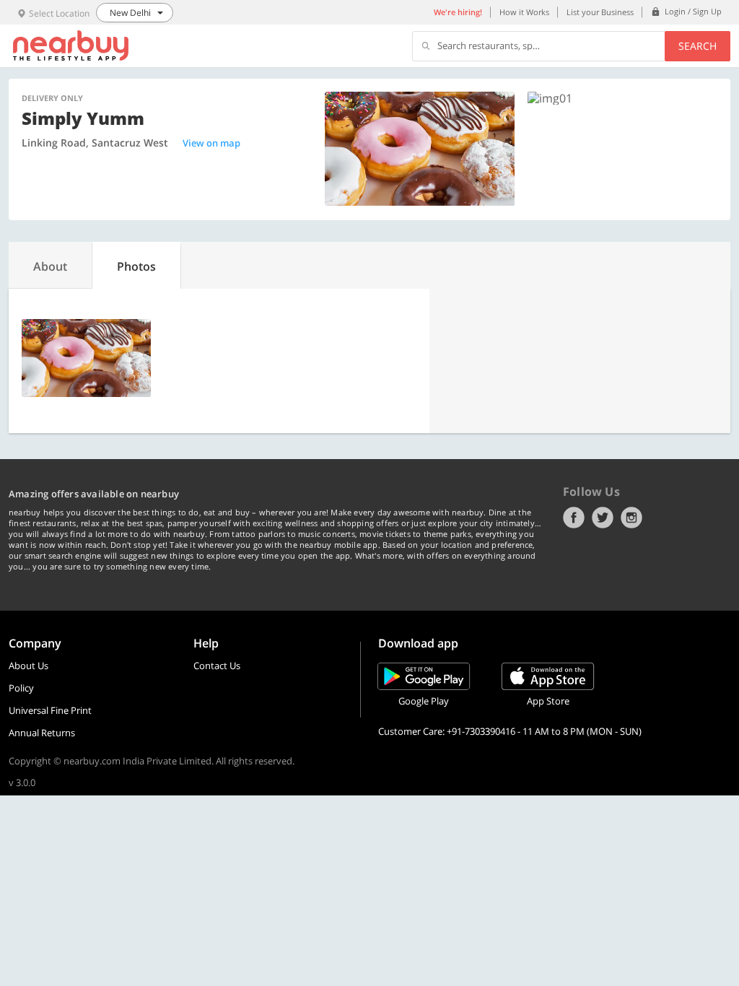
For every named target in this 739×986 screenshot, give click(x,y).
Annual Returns (42, 732)
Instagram (631, 517)
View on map (211, 142)
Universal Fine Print (50, 710)
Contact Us (216, 665)
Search (697, 46)
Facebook (574, 517)
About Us (28, 665)
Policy (21, 687)
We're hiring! (458, 11)
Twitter (602, 517)
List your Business (600, 11)
